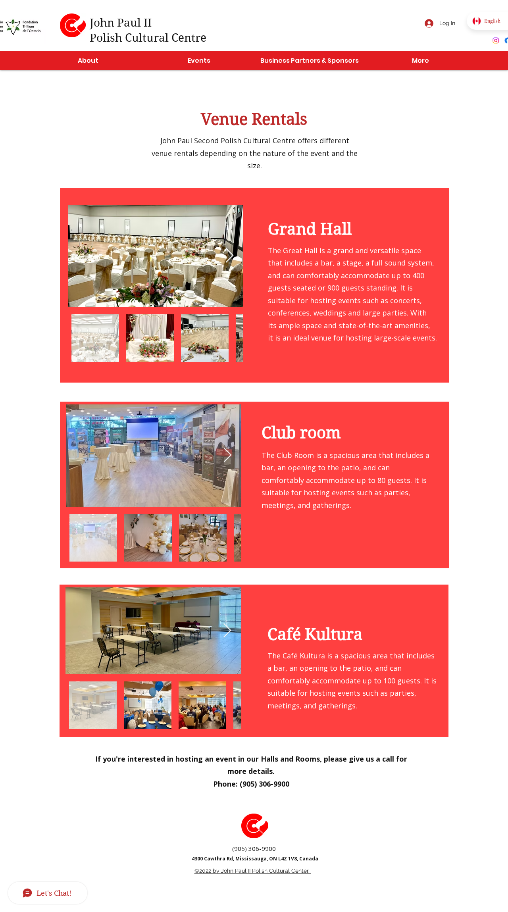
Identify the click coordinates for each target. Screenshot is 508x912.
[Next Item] (229, 256)
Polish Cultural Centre (148, 37)
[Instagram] (496, 40)
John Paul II (121, 22)
